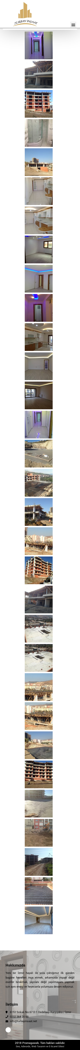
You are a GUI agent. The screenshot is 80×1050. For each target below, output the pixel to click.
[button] (73, 25)
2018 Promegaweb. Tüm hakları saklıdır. (40, 1043)
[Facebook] (8, 1029)
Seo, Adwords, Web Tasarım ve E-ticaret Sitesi (40, 1046)
